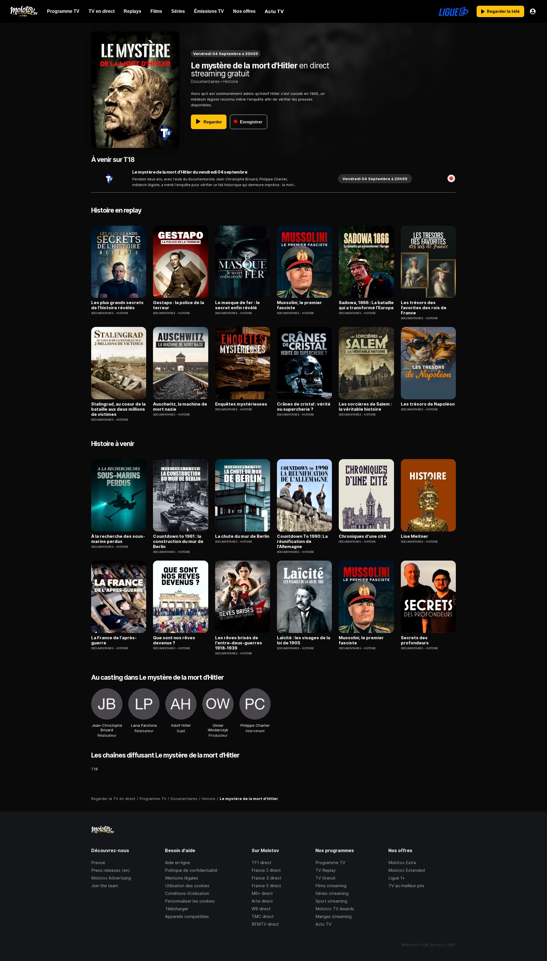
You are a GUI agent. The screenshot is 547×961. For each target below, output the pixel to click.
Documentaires (205, 81)
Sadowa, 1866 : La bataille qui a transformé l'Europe (366, 305)
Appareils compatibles (187, 916)
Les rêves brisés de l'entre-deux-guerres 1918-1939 (238, 643)
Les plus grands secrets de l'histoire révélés (117, 305)
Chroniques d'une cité (362, 536)
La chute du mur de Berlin (242, 536)
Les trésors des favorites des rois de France (423, 307)
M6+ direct (262, 893)
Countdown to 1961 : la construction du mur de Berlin (178, 541)
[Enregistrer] (451, 178)
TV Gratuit (325, 878)
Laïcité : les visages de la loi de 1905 (303, 640)
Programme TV (330, 862)
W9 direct (261, 908)
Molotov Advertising (111, 878)
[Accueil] (23, 11)
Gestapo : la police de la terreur (178, 305)
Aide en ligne (177, 862)
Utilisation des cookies (187, 885)
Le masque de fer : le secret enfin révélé (237, 305)
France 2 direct (266, 870)
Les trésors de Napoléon (428, 404)
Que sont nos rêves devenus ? (174, 640)
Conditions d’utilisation (187, 893)
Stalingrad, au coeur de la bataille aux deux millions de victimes (118, 409)
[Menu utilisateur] (533, 11)
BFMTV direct (265, 924)
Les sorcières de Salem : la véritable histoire (365, 407)
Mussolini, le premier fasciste (299, 305)
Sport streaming (331, 901)
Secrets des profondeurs (415, 640)
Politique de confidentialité (191, 870)
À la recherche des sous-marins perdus (118, 539)
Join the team (104, 885)
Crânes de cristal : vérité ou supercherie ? (303, 407)
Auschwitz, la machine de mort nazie (180, 407)
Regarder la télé (503, 11)
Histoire (230, 81)
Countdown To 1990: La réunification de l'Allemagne (302, 541)
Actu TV (323, 924)
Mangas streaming (333, 916)
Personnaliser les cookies (190, 901)
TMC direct (263, 916)
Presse (98, 862)
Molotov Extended (406, 870)
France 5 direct (266, 885)
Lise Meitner (414, 536)
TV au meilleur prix (406, 885)
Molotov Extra (402, 862)
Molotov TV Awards (334, 908)
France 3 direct (266, 878)
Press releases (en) (110, 870)
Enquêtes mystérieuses (241, 404)
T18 (94, 769)
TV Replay (325, 870)
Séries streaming (331, 893)
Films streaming (330, 885)
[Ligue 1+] (453, 11)
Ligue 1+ (396, 878)
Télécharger (176, 908)
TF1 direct (262, 862)
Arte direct (262, 901)
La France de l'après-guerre (114, 640)
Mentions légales (181, 878)
